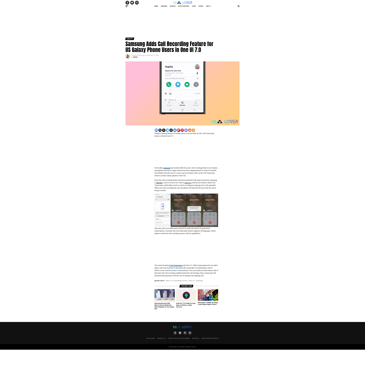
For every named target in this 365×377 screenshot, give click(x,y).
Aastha (135, 57)
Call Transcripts (175, 265)
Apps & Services (183, 6)
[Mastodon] (186, 130)
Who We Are (150, 338)
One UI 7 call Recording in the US (177, 280)
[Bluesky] (175, 130)
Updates (173, 6)
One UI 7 (188, 183)
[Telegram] (167, 130)
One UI (208, 6)
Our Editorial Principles (210, 338)
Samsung (164, 6)
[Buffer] (163, 130)
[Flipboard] (178, 130)
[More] (193, 130)
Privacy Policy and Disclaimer (179, 338)
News (156, 6)
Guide (194, 6)
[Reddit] (189, 130)
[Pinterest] (182, 130)
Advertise (195, 338)
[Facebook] (156, 130)
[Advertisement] (57, 22)
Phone (200, 6)
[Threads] (171, 130)
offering (159, 183)
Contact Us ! (161, 338)
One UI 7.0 (192, 280)
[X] (160, 130)
